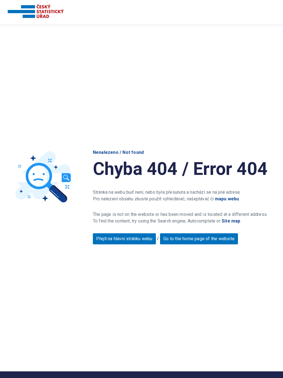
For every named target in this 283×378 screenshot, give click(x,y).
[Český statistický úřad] (36, 12)
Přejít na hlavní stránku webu (124, 238)
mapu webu (227, 198)
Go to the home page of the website (199, 238)
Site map (231, 221)
